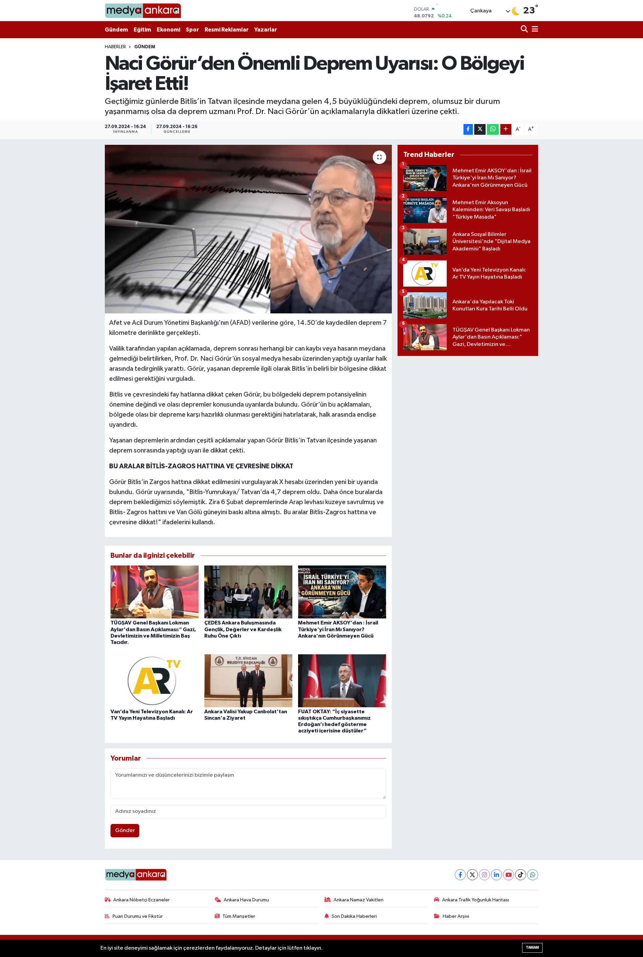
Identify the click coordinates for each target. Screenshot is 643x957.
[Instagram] (484, 874)
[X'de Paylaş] (480, 129)
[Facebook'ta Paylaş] (468, 129)
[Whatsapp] (532, 874)
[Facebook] (460, 874)
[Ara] (525, 29)
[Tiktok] (520, 874)
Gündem (116, 30)
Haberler (115, 47)
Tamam (532, 947)
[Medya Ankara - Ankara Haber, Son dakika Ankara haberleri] (143, 10)
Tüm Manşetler (238, 916)
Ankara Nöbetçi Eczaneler (141, 899)
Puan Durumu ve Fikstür (138, 916)
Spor (192, 30)
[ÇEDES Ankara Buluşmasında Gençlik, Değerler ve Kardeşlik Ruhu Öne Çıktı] (248, 592)
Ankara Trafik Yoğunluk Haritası (475, 899)
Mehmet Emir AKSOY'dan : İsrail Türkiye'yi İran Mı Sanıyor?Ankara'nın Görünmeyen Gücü (338, 629)
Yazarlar (265, 30)
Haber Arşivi (456, 916)
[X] (472, 874)
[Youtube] (508, 874)
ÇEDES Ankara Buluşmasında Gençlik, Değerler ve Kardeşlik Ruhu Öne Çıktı (243, 629)
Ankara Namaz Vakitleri (358, 899)
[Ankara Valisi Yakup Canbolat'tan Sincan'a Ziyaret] (248, 680)
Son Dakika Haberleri (354, 916)
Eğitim (142, 30)
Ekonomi (168, 30)
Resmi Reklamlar (226, 30)
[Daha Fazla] (505, 129)
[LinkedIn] (496, 874)
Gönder (125, 830)
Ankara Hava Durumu (246, 899)
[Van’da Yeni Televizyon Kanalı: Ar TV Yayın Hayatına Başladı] (155, 680)
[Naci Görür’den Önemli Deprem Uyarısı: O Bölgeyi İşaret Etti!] (248, 229)
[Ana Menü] (534, 29)
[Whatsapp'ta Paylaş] (493, 129)
